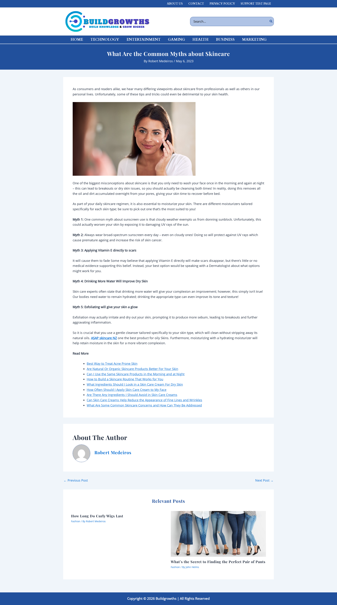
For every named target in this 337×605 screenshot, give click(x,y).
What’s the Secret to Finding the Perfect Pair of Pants (218, 561)
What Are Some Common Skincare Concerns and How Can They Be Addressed (144, 405)
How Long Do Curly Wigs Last (97, 515)
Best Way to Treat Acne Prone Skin (112, 363)
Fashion (75, 521)
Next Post (264, 480)
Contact (196, 4)
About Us (175, 4)
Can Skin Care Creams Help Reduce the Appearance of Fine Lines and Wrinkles (144, 400)
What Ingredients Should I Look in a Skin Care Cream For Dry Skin (135, 384)
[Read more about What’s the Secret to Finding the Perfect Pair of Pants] (218, 533)
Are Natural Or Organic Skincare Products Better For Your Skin (132, 369)
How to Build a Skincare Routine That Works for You (125, 379)
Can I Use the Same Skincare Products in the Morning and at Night (135, 374)
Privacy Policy (222, 4)
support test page (256, 4)
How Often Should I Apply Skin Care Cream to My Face (126, 390)
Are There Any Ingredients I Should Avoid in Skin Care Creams (132, 395)
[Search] (271, 21)
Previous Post (76, 480)
